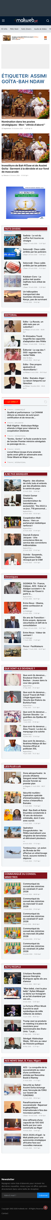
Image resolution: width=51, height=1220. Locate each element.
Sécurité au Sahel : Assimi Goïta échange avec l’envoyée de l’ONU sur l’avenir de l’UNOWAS (35, 1090)
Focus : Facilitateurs (33, 646)
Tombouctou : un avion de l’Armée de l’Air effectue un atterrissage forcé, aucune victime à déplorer (35, 853)
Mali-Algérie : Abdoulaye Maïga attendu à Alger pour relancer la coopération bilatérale (23, 428)
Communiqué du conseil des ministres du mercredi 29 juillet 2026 (33, 932)
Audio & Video (40, 29)
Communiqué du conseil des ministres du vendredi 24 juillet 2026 (33, 947)
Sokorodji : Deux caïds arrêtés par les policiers (34, 250)
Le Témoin (5, 175)
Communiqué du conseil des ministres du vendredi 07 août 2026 (33, 917)
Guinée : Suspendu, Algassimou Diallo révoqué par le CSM (33, 557)
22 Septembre (6, 128)
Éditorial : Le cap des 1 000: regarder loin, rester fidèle (34, 352)
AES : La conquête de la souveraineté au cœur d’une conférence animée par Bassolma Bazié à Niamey (35, 1072)
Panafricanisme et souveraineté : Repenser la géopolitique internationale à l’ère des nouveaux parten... (35, 1107)
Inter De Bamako (28, 358)
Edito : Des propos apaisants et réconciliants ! (32, 367)
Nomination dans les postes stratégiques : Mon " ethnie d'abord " (23, 123)
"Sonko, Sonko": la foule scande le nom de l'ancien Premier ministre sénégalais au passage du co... (26, 441)
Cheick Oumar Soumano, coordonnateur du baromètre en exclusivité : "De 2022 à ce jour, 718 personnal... (35, 502)
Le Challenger (27, 611)
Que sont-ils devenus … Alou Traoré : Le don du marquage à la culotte (35, 729)
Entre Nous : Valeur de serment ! (34, 633)
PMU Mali (14, 29)
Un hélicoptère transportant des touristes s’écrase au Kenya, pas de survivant (35, 295)
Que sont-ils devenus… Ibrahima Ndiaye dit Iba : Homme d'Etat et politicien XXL (35, 745)
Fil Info (4, 29)
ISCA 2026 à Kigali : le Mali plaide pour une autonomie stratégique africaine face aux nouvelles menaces (34, 1140)
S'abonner (43, 1195)
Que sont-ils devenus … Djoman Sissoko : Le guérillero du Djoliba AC (35, 714)
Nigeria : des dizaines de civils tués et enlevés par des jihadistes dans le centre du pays (35, 484)
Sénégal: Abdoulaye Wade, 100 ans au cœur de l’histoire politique (35, 1041)
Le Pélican (26, 330)
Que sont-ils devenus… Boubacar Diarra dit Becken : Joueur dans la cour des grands (35, 679)
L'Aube (25, 649)
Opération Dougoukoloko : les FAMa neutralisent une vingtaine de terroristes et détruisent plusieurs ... (34, 834)
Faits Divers (26, 29)
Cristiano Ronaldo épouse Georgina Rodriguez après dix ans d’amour (35, 977)
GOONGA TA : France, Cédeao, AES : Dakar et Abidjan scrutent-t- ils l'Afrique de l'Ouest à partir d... (34, 588)
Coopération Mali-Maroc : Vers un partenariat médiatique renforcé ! (34, 522)
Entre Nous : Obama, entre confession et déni (33, 606)
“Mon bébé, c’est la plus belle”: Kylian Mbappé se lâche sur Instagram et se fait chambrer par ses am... (35, 993)
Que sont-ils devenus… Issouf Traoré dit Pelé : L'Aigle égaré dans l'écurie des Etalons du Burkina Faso (34, 697)
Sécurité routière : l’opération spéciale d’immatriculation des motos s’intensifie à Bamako (33, 797)
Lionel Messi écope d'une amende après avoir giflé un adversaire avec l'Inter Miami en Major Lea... (24, 454)
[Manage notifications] (45, 1208)
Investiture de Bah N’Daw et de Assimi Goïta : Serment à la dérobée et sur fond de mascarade (25, 168)
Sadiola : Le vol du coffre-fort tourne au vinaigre (33, 238)
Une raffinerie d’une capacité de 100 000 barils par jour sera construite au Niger (33, 1124)
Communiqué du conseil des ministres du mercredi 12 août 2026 (33, 902)
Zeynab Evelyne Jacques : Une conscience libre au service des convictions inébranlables (35, 540)
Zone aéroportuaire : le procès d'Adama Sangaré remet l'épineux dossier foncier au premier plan (35, 778)
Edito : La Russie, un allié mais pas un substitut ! (33, 324)
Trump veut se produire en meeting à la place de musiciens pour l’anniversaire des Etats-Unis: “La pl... (35, 1026)
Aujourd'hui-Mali (28, 511)
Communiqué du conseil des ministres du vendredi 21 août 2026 (33, 887)
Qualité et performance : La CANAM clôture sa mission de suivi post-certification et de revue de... (25, 415)
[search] (47, 21)
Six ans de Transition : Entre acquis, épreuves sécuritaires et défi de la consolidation (35, 621)
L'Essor (25, 243)
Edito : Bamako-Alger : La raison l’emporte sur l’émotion (34, 381)
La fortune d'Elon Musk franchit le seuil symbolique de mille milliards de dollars (34, 1010)
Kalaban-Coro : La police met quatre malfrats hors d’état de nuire (34, 280)
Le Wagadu (26, 786)
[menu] (3, 21)
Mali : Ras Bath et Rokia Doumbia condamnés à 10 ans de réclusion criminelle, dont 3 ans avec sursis (34, 815)
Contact (5, 1213)
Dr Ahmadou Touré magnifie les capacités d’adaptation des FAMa (34, 339)
